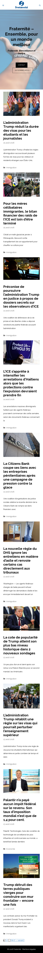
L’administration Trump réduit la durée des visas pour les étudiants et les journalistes (21, 130)
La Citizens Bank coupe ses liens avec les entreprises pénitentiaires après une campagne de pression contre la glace (19, 475)
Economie (10, 849)
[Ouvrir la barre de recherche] (40, 5)
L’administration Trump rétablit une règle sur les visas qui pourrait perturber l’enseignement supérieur (20, 725)
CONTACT (21, 65)
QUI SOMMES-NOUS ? (23, 70)
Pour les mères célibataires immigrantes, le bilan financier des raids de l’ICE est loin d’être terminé (20, 213)
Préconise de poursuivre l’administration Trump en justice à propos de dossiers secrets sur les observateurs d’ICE (21, 296)
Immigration (11, 167)
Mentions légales (29, 949)
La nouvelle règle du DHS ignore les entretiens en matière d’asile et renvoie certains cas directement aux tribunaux (20, 560)
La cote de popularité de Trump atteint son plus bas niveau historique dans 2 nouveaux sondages (20, 645)
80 (12, 940)
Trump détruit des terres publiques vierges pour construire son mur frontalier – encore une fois (18, 894)
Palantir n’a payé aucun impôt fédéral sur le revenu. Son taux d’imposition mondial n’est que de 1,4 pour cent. (19, 810)
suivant (19, 940)
